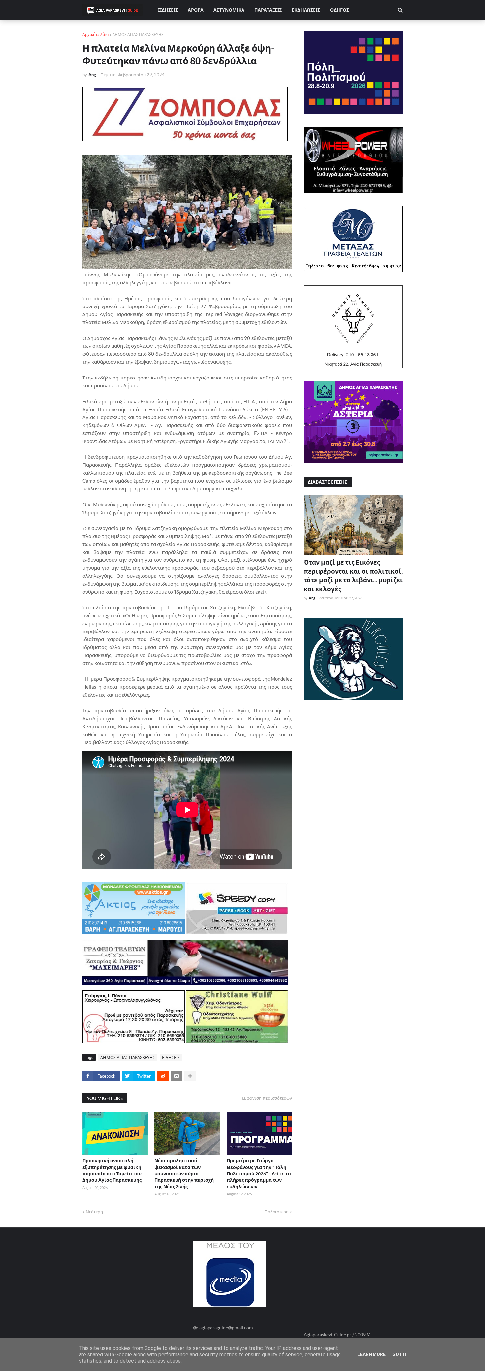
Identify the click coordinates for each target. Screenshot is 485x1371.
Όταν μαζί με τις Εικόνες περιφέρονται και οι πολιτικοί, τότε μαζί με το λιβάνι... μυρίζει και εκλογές (353, 576)
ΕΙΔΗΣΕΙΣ (171, 1057)
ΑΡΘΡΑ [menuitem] (196, 10)
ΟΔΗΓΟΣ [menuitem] (339, 10)
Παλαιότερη (276, 1211)
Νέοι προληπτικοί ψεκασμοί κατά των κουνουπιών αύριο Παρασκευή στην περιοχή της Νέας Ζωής (184, 1173)
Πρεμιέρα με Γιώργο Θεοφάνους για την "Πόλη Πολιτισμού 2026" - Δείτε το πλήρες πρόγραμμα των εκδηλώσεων (259, 1173)
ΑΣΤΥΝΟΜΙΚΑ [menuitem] (228, 10)
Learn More (371, 1354)
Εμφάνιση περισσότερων (267, 1097)
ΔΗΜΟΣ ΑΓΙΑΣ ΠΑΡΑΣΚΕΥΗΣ (138, 34)
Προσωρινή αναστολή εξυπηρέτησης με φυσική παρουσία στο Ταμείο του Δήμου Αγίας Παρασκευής (112, 1170)
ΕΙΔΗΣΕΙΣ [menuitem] (167, 10)
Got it (399, 1354)
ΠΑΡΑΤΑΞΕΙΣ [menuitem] (268, 10)
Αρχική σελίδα (95, 34)
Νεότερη (94, 1211)
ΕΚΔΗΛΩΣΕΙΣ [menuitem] (306, 10)
